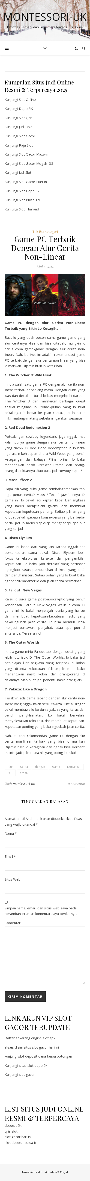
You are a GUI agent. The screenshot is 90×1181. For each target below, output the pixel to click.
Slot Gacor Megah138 (36, 163)
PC (9, 773)
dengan (40, 767)
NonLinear (74, 767)
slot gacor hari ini (18, 1136)
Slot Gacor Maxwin (33, 154)
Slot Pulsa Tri (29, 200)
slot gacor (27, 1074)
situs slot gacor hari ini (41, 1047)
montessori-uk (24, 783)
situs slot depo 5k (33, 1065)
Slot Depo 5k (29, 191)
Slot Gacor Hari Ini (33, 181)
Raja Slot (26, 145)
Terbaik (23, 773)
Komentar (13, 922)
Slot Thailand (29, 209)
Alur (10, 767)
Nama (11, 833)
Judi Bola (25, 126)
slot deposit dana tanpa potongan (45, 1056)
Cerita (24, 767)
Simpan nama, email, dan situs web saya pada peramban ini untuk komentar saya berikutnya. (41, 911)
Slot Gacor (27, 136)
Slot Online (27, 99)
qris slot (11, 1131)
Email (10, 856)
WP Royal (61, 1172)
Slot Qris (26, 117)
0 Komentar (76, 783)
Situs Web (13, 879)
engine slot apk (43, 1038)
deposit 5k (13, 1125)
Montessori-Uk (45, 17)
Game (56, 767)
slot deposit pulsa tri (21, 1142)
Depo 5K (26, 108)
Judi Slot (25, 172)
